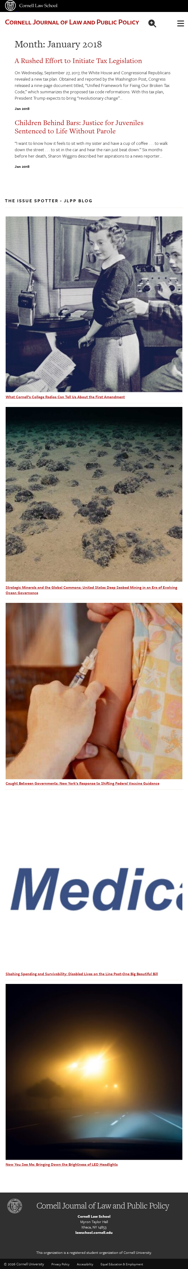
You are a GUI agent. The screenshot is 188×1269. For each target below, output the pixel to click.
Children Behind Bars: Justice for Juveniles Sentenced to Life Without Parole (79, 127)
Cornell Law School (94, 1216)
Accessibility (85, 1264)
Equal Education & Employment (122, 1264)
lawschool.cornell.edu (94, 1232)
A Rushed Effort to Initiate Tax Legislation (78, 60)
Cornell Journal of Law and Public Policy (72, 21)
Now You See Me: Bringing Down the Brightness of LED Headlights (62, 1164)
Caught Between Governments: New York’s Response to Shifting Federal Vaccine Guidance (82, 783)
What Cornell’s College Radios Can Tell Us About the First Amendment (65, 396)
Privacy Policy (60, 1264)
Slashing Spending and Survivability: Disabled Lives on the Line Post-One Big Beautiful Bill (82, 973)
